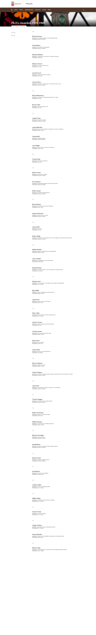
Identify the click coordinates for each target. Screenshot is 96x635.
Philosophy (29, 3)
